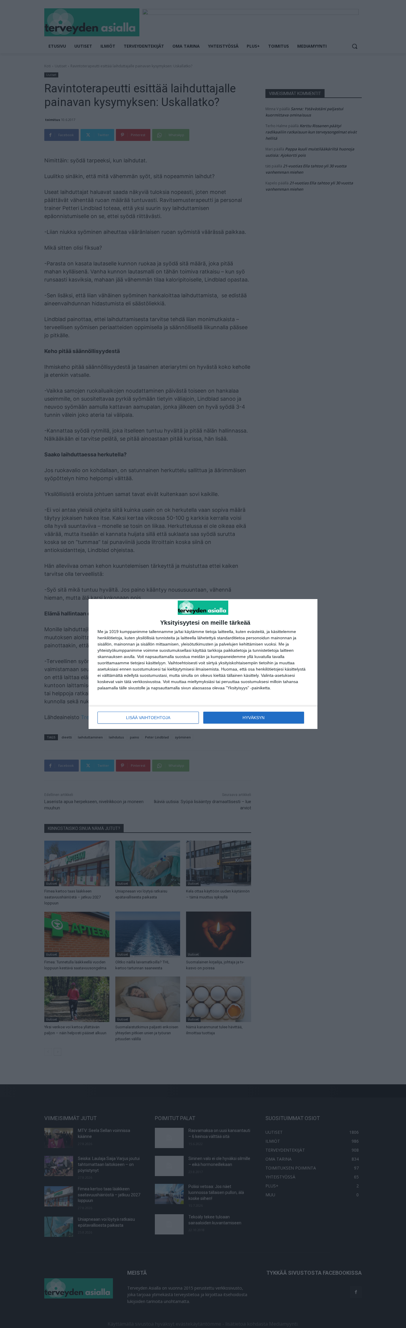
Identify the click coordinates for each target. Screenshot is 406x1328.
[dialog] (203, 664)
